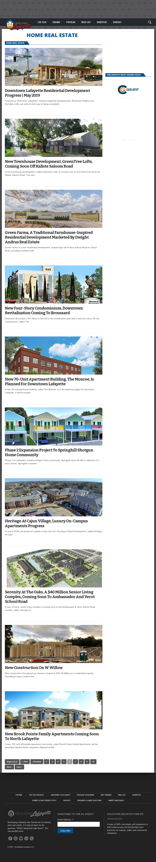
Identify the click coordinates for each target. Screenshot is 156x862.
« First (25, 762)
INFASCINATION (114, 819)
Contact (117, 22)
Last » (19, 767)
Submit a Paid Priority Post (44, 800)
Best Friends (106, 795)
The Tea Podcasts (36, 795)
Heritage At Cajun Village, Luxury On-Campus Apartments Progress (46, 523)
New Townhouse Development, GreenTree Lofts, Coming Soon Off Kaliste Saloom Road (48, 164)
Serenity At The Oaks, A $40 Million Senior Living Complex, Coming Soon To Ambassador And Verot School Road (50, 597)
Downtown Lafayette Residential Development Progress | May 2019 (47, 93)
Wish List (86, 22)
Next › (9, 767)
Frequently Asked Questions (89, 800)
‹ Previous (36, 762)
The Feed (42, 22)
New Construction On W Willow (33, 667)
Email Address (65, 819)
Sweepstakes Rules (116, 800)
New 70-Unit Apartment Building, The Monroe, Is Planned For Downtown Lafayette (49, 381)
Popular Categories (85, 795)
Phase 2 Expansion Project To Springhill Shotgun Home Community (49, 452)
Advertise (102, 22)
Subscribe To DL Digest (60, 795)
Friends (56, 22)
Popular (70, 22)
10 (93, 762)
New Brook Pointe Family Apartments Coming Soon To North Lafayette (52, 736)
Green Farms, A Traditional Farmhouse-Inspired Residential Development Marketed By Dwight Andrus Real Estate (49, 237)
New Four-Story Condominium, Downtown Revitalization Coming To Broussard (44, 310)
